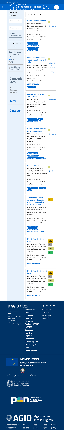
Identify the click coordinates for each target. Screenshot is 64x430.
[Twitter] (50, 305)
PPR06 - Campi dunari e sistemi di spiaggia (36, 129)
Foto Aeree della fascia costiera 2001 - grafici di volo (36, 59)
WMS (51, 249)
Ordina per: (12, 33)
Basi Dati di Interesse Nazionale (30, 312)
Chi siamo (46, 309)
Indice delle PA (31, 350)
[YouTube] (54, 305)
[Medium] (47, 305)
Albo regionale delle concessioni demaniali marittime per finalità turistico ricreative (35, 201)
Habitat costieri (33, 165)
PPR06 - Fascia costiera (36, 20)
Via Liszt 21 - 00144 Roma (13, 312)
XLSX (51, 252)
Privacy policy (54, 426)
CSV (50, 199)
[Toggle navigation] (3, 7)
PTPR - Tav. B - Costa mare (35, 240)
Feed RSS (46, 318)
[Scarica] (49, 22)
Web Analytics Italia (31, 346)
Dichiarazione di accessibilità (12, 426)
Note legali (45, 426)
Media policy (35, 426)
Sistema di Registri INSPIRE (32, 323)
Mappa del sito (26, 426)
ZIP (50, 245)
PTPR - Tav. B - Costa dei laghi (37, 272)
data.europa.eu (31, 341)
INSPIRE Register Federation (29, 335)
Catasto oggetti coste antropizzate (35, 95)
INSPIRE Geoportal (29, 328)
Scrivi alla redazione (46, 314)
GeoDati (28, 318)
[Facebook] (43, 305)
